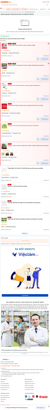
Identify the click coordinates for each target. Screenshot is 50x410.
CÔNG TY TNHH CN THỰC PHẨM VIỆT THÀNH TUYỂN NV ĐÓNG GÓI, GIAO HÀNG (28, 145)
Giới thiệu (3, 381)
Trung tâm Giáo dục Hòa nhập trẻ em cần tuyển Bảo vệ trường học (23, 202)
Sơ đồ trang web (4, 389)
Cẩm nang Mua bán (5, 395)
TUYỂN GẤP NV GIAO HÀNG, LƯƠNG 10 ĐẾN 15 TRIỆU (21, 45)
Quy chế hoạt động (5, 383)
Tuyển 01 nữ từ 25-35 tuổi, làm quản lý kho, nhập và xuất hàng (23, 125)
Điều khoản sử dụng (5, 387)
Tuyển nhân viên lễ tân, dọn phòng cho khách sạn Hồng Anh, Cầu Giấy (24, 219)
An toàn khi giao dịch (5, 385)
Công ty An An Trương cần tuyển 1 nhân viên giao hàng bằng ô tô (24, 85)
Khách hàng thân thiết (29, 387)
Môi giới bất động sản (5, 397)
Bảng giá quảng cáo (29, 381)
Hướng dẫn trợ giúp (29, 389)
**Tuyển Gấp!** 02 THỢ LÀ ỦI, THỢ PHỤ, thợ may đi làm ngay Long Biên (25, 168)
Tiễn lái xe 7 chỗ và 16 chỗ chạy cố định (17, 186)
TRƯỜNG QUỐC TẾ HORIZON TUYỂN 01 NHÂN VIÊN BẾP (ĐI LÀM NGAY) (26, 65)
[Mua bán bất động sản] (6, 2)
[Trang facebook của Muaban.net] (26, 396)
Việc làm (2, 401)
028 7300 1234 (6, 366)
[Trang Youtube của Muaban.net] (33, 396)
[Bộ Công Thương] (43, 398)
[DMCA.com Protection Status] (29, 399)
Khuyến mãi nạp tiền (29, 385)
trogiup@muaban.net (7, 375)
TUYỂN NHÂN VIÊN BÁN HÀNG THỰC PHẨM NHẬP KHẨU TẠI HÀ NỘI (25, 105)
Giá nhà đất (3, 399)
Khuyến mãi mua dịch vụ (30, 383)
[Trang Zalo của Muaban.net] (30, 396)
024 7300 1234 (15, 366)
